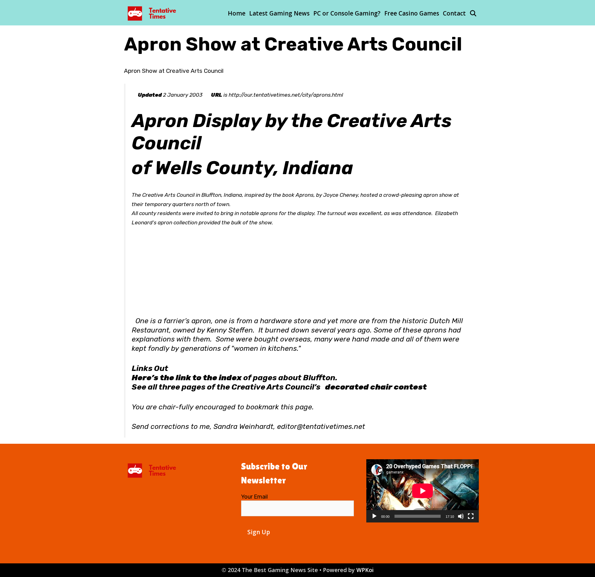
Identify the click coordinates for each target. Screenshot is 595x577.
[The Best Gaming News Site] (153, 12)
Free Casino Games (411, 13)
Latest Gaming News (279, 13)
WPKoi (365, 570)
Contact (454, 13)
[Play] (374, 516)
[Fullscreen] (471, 516)
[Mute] (461, 516)
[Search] (473, 13)
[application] (422, 490)
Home (236, 13)
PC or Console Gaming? (347, 13)
